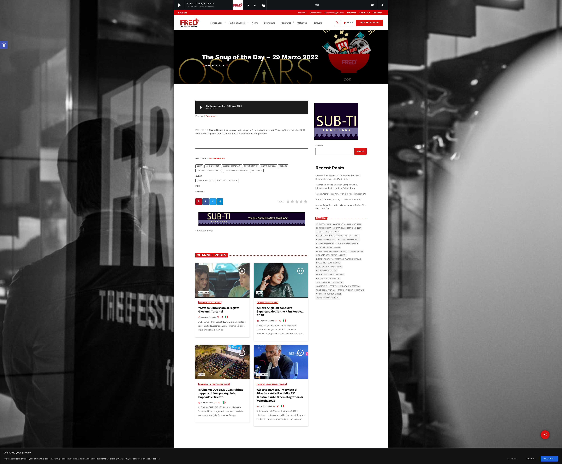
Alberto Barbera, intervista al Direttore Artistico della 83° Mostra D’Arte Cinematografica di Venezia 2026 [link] (280, 395)
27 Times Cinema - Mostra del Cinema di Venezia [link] (338, 224)
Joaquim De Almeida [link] (227, 180)
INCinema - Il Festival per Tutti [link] (214, 384)
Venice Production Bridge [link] (328, 294)
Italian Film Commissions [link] (328, 263)
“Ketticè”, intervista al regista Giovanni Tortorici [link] (218, 309)
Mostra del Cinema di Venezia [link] (272, 384)
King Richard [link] (251, 166)
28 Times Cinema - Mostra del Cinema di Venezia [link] (338, 228)
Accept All (549, 459)
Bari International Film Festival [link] (331, 236)
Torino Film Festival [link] (267, 302)
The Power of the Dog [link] (235, 170)
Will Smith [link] (256, 170)
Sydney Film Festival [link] (350, 286)
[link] (4, 45)
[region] (281, 456)
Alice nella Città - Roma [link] (327, 232)
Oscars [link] (283, 166)
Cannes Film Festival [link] (326, 244)
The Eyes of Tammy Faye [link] (209, 170)
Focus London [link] (356, 251)
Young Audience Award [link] (327, 298)
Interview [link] (203, 292)
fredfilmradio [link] (217, 159)
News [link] (259, 292)
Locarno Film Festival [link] (209, 302)
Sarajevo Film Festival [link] (327, 286)
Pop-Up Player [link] (369, 22)
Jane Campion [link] (213, 166)
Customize (513, 459)
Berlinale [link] (354, 236)
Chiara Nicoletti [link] (205, 180)
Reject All (531, 459)
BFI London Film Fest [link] (326, 240)
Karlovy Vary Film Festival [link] (329, 267)
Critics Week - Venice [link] (348, 244)
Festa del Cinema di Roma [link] (328, 247)
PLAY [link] (348, 23)
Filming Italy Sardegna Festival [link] (331, 251)
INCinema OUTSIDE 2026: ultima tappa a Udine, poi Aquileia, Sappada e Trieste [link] (220, 393)
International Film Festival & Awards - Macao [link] (338, 259)
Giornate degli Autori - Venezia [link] (331, 255)
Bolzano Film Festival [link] (348, 240)
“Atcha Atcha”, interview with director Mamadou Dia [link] (340, 193)
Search (319, 145)
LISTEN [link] (182, 12)
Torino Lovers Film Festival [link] (351, 290)
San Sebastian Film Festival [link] (329, 282)
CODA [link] (199, 166)
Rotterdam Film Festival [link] (328, 278)
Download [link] (211, 116)
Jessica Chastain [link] (232, 166)
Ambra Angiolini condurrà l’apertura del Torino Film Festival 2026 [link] (280, 311)
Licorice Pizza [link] (268, 166)
